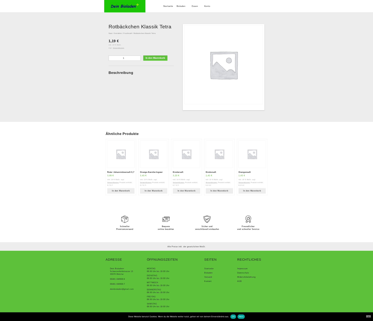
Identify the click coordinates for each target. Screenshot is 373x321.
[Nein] (368, 316)
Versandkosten (118, 48)
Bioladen (181, 6)
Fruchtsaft (127, 33)
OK (233, 316)
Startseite (168, 6)
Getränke (118, 33)
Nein (241, 316)
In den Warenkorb (155, 58)
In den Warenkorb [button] (121, 191)
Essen (195, 6)
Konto (207, 6)
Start (110, 33)
